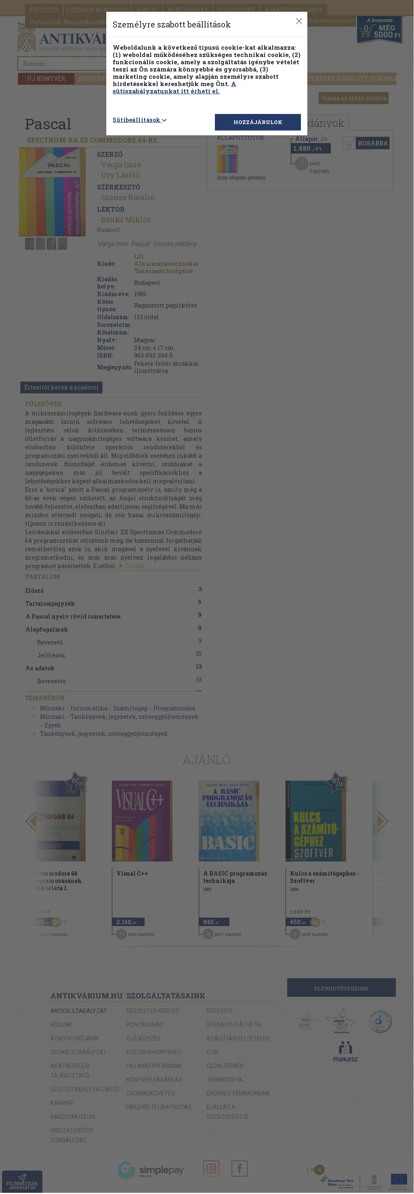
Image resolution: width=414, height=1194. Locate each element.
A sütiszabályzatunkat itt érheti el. (174, 87)
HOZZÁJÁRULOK (257, 122)
